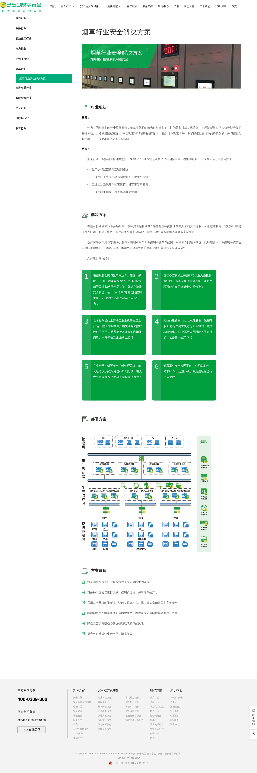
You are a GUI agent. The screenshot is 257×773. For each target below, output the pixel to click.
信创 (176, 6)
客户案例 (132, 6)
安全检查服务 (104, 711)
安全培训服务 (132, 702)
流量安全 (77, 720)
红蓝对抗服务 (104, 697)
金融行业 (154, 702)
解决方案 (112, 6)
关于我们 (205, 6)
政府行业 (154, 697)
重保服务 (102, 702)
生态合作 (189, 6)
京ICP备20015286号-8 (128, 758)
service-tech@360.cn (31, 719)
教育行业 (154, 738)
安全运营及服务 (89, 6)
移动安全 (77, 738)
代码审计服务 (104, 720)
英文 (234, 6)
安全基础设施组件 (82, 702)
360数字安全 (176, 697)
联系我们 (174, 715)
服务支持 (147, 6)
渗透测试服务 (104, 715)
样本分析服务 (104, 706)
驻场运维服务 (104, 729)
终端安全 (77, 715)
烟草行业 (154, 720)
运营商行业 (155, 715)
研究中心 (163, 6)
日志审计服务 (132, 706)
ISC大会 (174, 720)
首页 (53, 6)
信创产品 (77, 706)
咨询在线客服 (32, 729)
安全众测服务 (132, 711)
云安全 (76, 724)
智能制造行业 (157, 729)
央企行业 (154, 733)
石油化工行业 (157, 706)
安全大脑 (77, 697)
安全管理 (77, 711)
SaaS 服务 (78, 733)
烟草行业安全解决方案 (32, 78)
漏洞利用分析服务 (134, 720)
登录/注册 (221, 6)
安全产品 (66, 6)
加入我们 (174, 711)
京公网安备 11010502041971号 (132, 763)
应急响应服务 (104, 724)
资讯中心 (174, 724)
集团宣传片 (176, 706)
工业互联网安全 (81, 729)
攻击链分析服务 (133, 715)
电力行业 (154, 711)
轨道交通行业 (157, 724)
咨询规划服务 (132, 697)
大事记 (173, 702)
